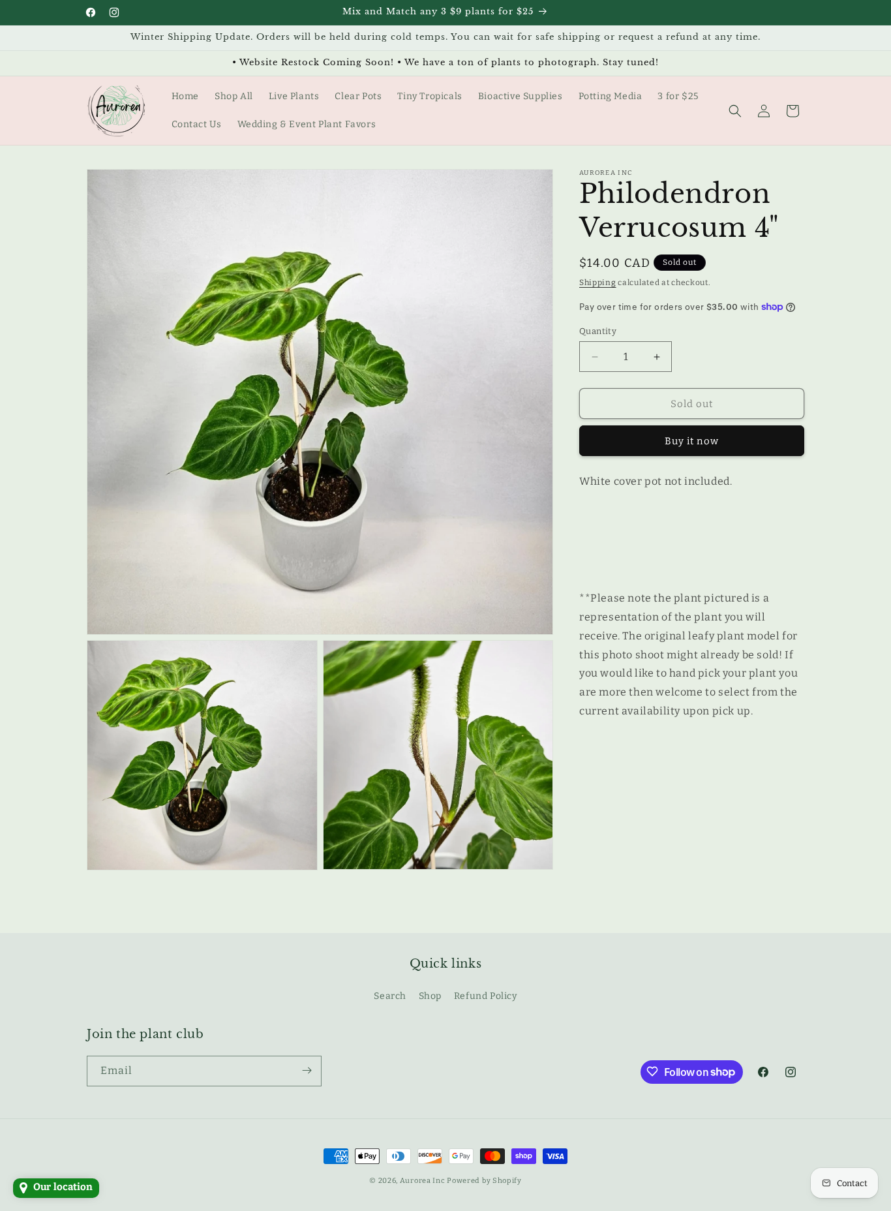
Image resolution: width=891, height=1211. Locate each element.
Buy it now (692, 441)
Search (390, 996)
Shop (430, 996)
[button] (735, 111)
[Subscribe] (306, 1070)
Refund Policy (485, 996)
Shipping (597, 282)
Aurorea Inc (423, 1180)
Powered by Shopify (484, 1180)
